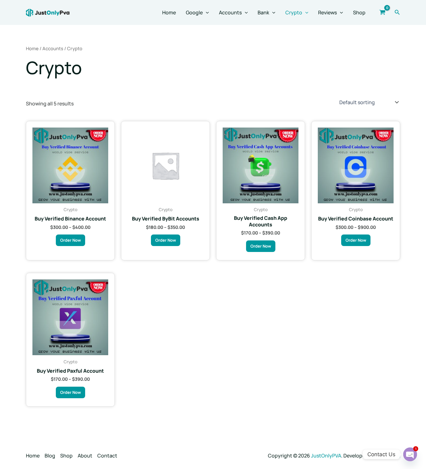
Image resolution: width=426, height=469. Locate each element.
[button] (206, 12)
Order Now (70, 240)
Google (194, 12)
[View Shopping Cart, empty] (382, 12)
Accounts (230, 12)
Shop (359, 12)
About (85, 455)
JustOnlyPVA (326, 455)
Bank (263, 12)
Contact (107, 455)
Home (169, 12)
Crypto (293, 12)
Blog (50, 455)
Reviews (327, 12)
